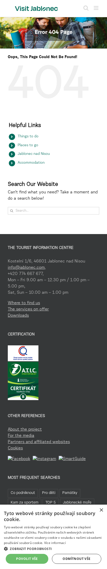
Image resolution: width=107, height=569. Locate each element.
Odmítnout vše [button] (76, 558)
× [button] (101, 510)
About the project (25, 429)
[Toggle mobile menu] (96, 8)
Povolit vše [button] (27, 558)
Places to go (28, 145)
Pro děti (48, 493)
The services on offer (28, 309)
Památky (69, 493)
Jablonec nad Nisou (34, 154)
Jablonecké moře (77, 503)
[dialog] (53, 537)
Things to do (28, 136)
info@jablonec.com (26, 268)
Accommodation (31, 163)
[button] (53, 549)
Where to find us (24, 303)
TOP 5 (50, 503)
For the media (21, 436)
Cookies (15, 448)
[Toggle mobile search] (86, 8)
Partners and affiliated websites (39, 442)
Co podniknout (23, 493)
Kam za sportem (24, 503)
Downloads (18, 316)
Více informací (55, 543)
